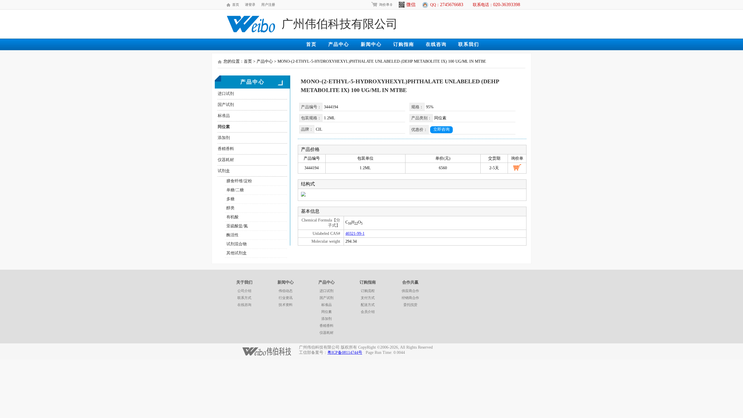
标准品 (224, 115)
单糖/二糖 (235, 190)
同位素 (224, 127)
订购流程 (368, 291)
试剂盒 (224, 171)
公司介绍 (244, 291)
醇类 (230, 208)
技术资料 (286, 305)
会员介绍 (368, 312)
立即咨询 (441, 129)
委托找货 (410, 305)
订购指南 (403, 44)
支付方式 (368, 298)
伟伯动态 (286, 291)
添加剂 (224, 138)
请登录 (250, 5)
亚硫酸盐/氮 (237, 226)
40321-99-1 (355, 233)
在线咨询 (436, 44)
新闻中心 (371, 44)
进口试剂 (226, 93)
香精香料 (226, 149)
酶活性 (232, 235)
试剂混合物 (236, 244)
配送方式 (368, 305)
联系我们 (468, 44)
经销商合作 (410, 298)
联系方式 (244, 298)
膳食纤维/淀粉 (239, 181)
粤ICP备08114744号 (344, 352)
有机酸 (232, 217)
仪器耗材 (226, 160)
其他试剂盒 (236, 253)
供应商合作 (410, 291)
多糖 (230, 199)
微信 (411, 4)
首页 (235, 5)
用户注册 (268, 5)
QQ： (446, 4)
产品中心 (338, 44)
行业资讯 (286, 298)
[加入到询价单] (517, 167)
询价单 (385, 5)
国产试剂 (226, 104)
